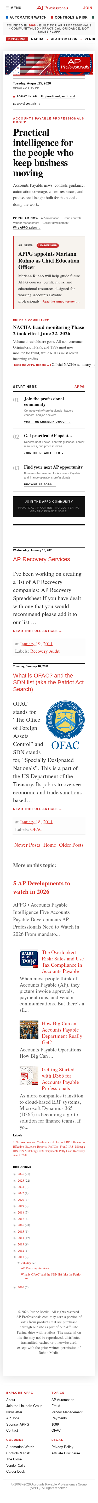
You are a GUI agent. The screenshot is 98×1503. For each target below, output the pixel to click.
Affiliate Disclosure (65, 1453)
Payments (52, 1151)
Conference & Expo (50, 1142)
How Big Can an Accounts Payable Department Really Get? (62, 1033)
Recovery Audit (45, 651)
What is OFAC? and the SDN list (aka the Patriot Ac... (51, 1276)
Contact (12, 1430)
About (10, 1400)
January (26, 1262)
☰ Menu (13, 8)
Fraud (63, 1146)
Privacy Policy (62, 1447)
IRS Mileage (76, 1146)
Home (49, 844)
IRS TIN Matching (25, 1151)
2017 (21, 1218)
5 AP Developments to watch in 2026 (41, 887)
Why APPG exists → (27, 227)
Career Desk (15, 1471)
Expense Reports (36, 1146)
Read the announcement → (61, 301)
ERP (67, 1142)
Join (87, 8)
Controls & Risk (71, 17)
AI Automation (64, 39)
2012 (21, 1250)
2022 (21, 1193)
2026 (21, 1174)
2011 (21, 1257)
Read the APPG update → (33, 364)
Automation (28, 1142)
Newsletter (14, 1412)
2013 (21, 1244)
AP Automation (62, 1400)
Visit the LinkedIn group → (47, 421)
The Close (14, 1459)
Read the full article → (37, 631)
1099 (16, 1142)
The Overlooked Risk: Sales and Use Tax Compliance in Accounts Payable (63, 962)
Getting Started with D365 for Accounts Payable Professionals (60, 1079)
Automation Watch (28, 17)
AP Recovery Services (41, 559)
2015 (21, 1231)
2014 (21, 1238)
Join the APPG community (49, 506)
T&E (24, 1155)
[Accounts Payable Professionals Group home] (52, 8)
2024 (21, 1187)
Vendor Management (67, 1412)
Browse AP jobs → (40, 484)
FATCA (53, 1146)
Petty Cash (65, 1151)
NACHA (37, 39)
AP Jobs (12, 1418)
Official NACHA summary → (74, 364)
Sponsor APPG (17, 1424)
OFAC (36, 829)
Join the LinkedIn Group (24, 1406)
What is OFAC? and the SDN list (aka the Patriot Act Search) (48, 682)
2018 (21, 1212)
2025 (21, 1180)
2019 (21, 1206)
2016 (21, 1225)
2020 (21, 1199)
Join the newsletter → (44, 453)
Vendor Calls (15, 1465)
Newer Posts (27, 844)
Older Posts (71, 844)
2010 (21, 1287)
